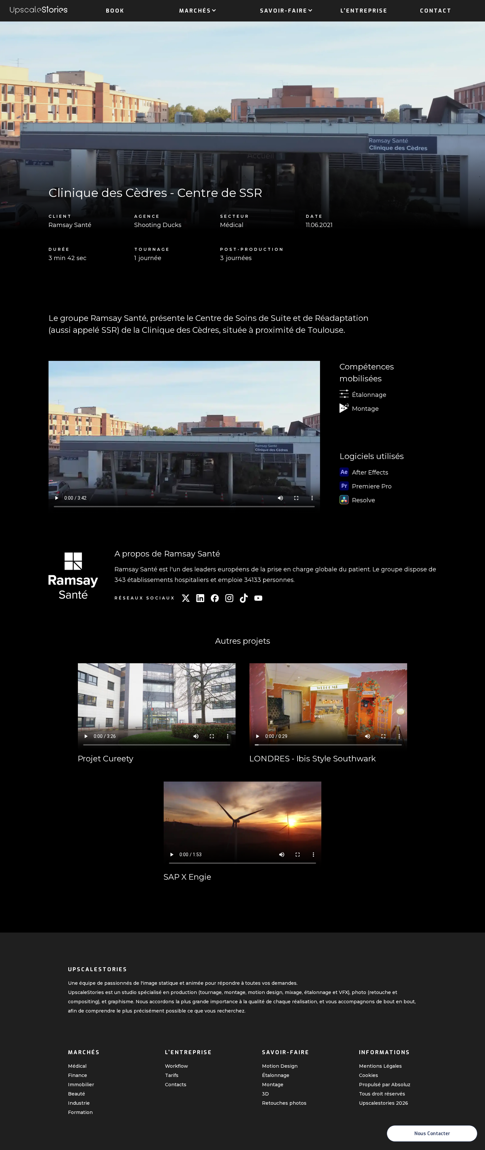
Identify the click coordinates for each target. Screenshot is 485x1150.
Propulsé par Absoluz (384, 1085)
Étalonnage (275, 1075)
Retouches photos (284, 1103)
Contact (436, 10)
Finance (77, 1075)
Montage (272, 1085)
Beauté (76, 1094)
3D (265, 1094)
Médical (77, 1066)
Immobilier (81, 1085)
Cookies (368, 1075)
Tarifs (171, 1075)
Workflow (176, 1066)
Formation (80, 1112)
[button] (195, 9)
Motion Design (280, 1066)
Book (115, 10)
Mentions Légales (380, 1066)
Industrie (79, 1103)
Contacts (175, 1085)
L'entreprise (364, 10)
